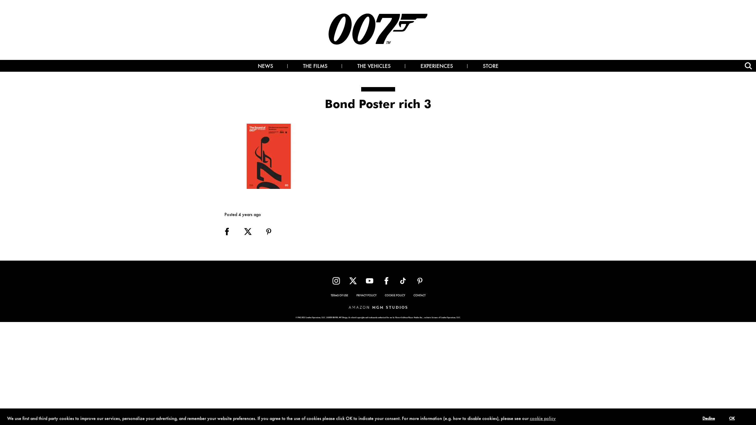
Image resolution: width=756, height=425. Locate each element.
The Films (315, 67)
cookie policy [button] (543, 418)
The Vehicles (374, 67)
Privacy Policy (366, 295)
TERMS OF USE (339, 295)
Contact (419, 295)
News (265, 67)
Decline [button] (709, 419)
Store (490, 67)
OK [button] (732, 419)
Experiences (437, 67)
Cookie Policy (395, 295)
